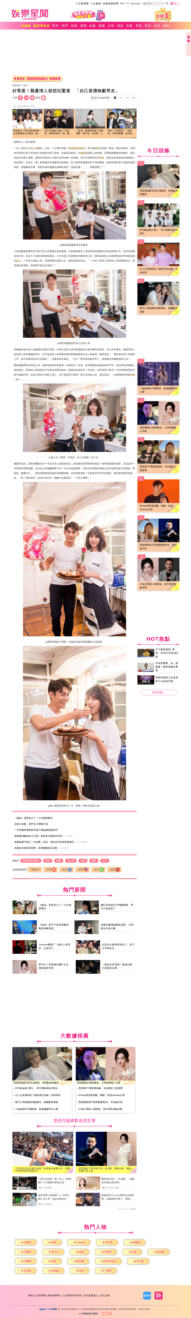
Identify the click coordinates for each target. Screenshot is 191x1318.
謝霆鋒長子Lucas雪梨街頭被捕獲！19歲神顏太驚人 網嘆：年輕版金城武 (118, 1197)
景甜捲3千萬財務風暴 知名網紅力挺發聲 (101, 1088)
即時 (56, 25)
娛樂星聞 (16, 85)
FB (122, 3)
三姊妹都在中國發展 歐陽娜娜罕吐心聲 (36, 1109)
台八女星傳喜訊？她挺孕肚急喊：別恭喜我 (37, 1095)
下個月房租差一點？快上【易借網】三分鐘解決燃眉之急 (54, 1181)
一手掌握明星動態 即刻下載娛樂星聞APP (36, 830)
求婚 (132, 374)
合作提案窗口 (90, 1295)
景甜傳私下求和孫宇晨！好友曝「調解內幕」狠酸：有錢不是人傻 (106, 1169)
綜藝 (92, 25)
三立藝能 (95, 3)
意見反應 (105, 1295)
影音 (148, 25)
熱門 (65, 25)
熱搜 (74, 25)
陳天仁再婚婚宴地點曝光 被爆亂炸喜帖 (36, 1102)
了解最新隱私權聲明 (89, 1313)
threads (136, 3)
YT (127, 3)
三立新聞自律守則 (72, 1295)
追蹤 (80, 869)
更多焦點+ (158, 692)
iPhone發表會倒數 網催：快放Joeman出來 (102, 1095)
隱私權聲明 (54, 1295)
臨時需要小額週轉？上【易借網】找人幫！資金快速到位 (53, 1197)
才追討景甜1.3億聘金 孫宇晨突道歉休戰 (100, 1109)
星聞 (83, 25)
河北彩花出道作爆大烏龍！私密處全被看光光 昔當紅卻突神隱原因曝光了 (42, 1169)
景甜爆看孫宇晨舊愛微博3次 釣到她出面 (101, 1102)
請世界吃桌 (42, 25)
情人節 (34, 148)
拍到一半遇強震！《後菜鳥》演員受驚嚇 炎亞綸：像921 (121, 132)
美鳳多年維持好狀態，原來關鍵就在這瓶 (35, 848)
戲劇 (102, 25)
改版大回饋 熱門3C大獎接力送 (31, 824)
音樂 (129, 25)
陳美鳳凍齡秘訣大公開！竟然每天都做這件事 (38, 836)
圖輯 (166, 25)
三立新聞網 (82, 3)
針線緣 (26, 25)
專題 (139, 25)
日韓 (111, 25)
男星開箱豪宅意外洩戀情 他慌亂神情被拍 (36, 1082)
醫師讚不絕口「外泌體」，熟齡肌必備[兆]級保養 (118, 1181)
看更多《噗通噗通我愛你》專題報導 (38, 78)
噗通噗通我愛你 (77, 148)
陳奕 (97, 148)
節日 (18, 260)
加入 (64, 869)
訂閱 (48, 869)
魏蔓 (82, 153)
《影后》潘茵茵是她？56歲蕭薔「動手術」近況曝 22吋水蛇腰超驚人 (89, 132)
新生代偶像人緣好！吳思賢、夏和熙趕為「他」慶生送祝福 (58, 132)
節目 (157, 25)
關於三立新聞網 (37, 1295)
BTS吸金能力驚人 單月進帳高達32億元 (36, 1088)
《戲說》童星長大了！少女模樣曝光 (33, 818)
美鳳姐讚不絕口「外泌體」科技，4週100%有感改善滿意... (45, 842)
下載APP (34, 869)
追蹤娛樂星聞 (111, 3)
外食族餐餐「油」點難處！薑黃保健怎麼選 (166, 667)
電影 (120, 25)
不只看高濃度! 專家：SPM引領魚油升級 (167, 653)
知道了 (108, 1313)
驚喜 (101, 157)
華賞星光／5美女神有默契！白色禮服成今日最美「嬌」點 (27, 132)
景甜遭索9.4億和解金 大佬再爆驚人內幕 (99, 1082)
